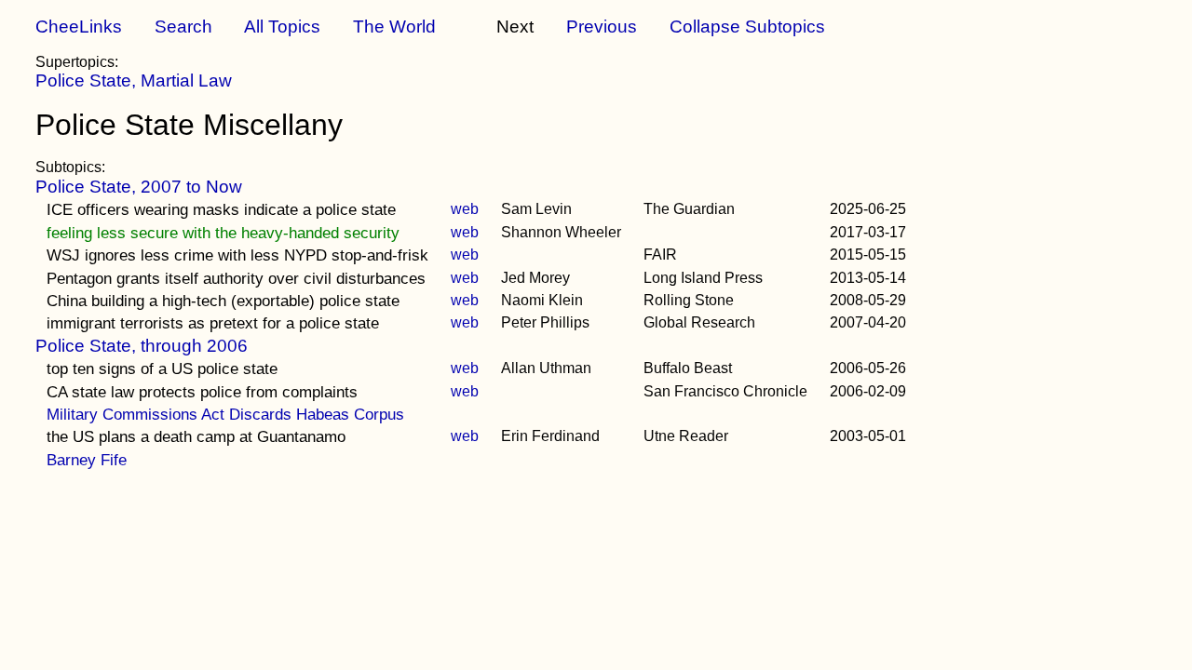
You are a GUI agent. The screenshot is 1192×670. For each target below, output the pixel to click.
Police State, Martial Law (133, 80)
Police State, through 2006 (141, 345)
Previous (601, 26)
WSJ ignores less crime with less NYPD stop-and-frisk (237, 255)
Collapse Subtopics (747, 26)
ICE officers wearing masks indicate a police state (221, 209)
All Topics (282, 26)
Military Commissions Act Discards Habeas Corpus (225, 414)
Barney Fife (87, 459)
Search (183, 26)
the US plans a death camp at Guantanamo (196, 436)
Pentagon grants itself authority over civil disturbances (236, 278)
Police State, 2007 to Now (138, 186)
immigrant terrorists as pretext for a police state (213, 323)
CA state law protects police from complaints (202, 391)
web (465, 209)
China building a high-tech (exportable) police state (223, 300)
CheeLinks (78, 26)
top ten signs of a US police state (162, 368)
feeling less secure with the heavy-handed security (223, 232)
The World (394, 26)
